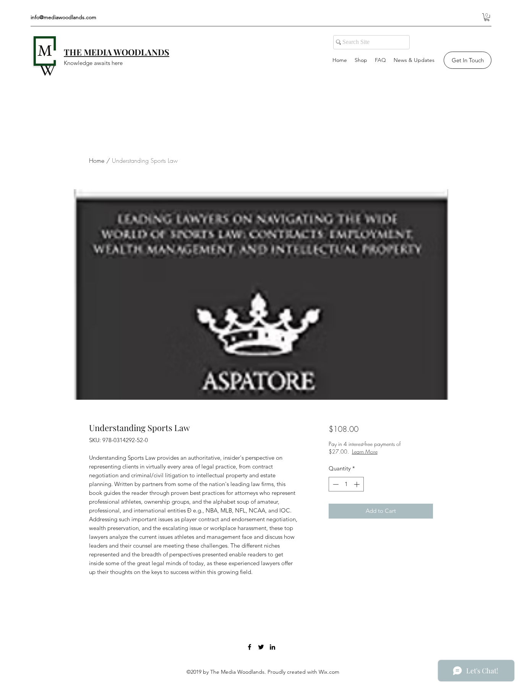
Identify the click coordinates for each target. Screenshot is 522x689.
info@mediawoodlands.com (63, 17)
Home (96, 160)
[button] (486, 17)
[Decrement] (335, 484)
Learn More (365, 451)
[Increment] (357, 484)
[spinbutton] (346, 484)
